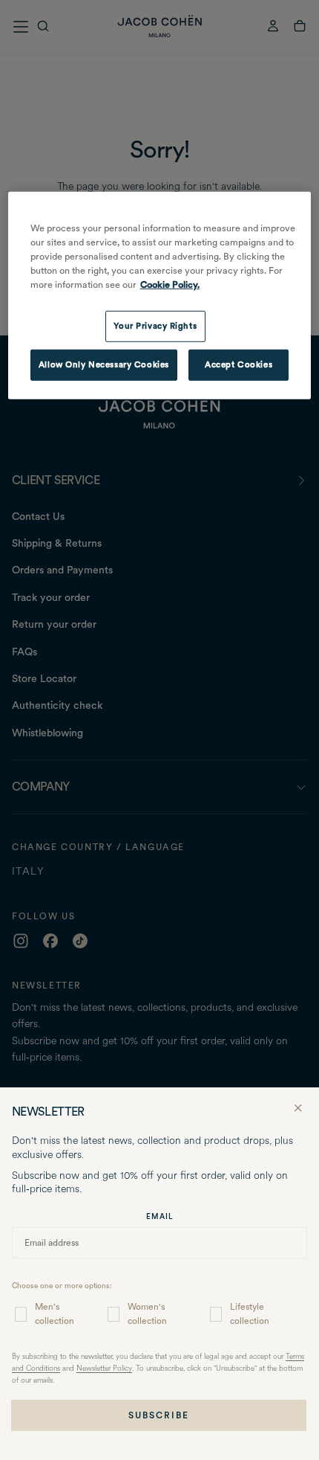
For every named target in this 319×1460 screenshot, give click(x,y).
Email (160, 1216)
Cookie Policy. (170, 284)
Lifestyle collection (249, 1314)
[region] (160, 295)
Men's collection (54, 1314)
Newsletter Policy (104, 1369)
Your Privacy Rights (155, 326)
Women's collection (147, 1314)
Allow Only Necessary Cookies (104, 364)
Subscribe (158, 1415)
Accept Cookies (238, 364)
